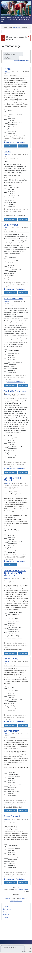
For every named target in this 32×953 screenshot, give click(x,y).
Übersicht (6, 917)
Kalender (6, 915)
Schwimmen (7, 909)
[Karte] (4, 142)
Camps (5, 912)
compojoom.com (16, 901)
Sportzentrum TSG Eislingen (15, 142)
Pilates (7, 151)
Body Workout (11, 224)
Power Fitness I (11, 658)
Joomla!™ (22, 899)
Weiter (21, 890)
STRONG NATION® (13, 298)
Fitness (5, 906)
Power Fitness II (12, 816)
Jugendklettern (11, 731)
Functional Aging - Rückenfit (13, 479)
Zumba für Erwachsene (15, 391)
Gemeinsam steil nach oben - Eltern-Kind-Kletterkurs (15, 573)
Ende (26, 890)
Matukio (7, 899)
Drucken (16, 894)
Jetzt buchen (23, 146)
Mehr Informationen (10, 146)
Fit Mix (7, 69)
